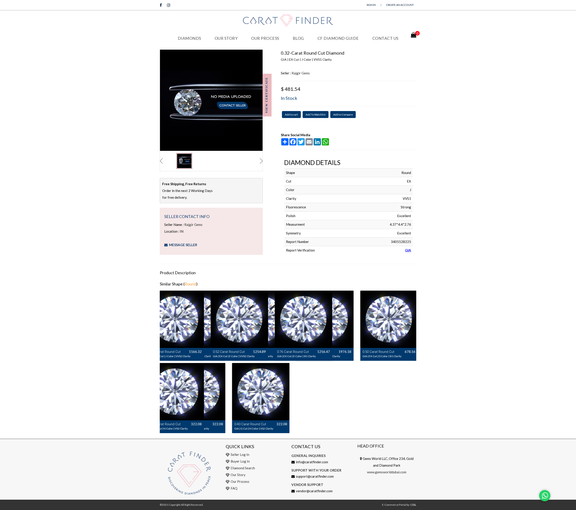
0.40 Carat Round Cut (181, 424)
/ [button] (380, 5)
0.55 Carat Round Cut (309, 352)
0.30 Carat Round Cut (245, 352)
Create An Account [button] (400, 5)
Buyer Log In (240, 461)
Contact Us (385, 38)
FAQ (234, 488)
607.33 (212, 352)
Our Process (265, 38)
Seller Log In (240, 454)
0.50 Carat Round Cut (373, 352)
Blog (298, 38)
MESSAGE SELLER (182, 245)
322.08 (212, 424)
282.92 (277, 352)
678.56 (405, 352)
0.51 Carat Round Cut (181, 352)
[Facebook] (161, 5)
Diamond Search (243, 468)
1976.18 (340, 352)
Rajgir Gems (193, 225)
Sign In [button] (371, 5)
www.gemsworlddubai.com (386, 472)
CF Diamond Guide (338, 38)
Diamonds (189, 38)
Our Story (226, 38)
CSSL (413, 504)
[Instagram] (168, 5)
